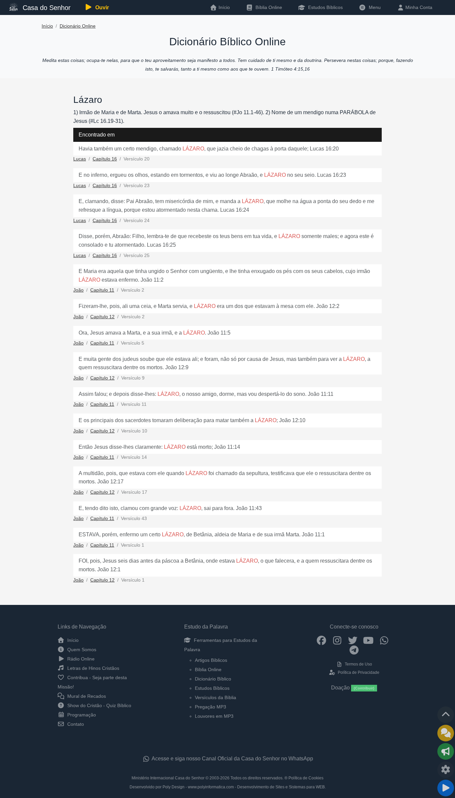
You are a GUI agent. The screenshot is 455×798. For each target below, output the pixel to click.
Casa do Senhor (46, 7)
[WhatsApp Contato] (384, 640)
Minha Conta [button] (418, 7)
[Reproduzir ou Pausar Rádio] (445, 788)
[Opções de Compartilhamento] (445, 751)
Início (47, 26)
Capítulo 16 (105, 158)
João (78, 290)
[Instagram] (337, 640)
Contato (75, 724)
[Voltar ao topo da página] (445, 714)
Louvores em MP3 (214, 716)
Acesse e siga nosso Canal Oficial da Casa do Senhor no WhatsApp (232, 758)
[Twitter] (353, 640)
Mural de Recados (86, 696)
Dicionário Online (78, 26)
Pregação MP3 (210, 706)
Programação (81, 714)
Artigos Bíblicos (211, 660)
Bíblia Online (268, 7)
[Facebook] (321, 640)
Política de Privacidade (358, 672)
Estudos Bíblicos (325, 7)
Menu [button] (373, 7)
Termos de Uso (358, 664)
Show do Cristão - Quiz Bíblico (98, 705)
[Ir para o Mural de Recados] (445, 733)
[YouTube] (368, 640)
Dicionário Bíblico (213, 678)
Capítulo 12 (102, 316)
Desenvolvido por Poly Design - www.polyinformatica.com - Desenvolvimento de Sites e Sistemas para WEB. (228, 787)
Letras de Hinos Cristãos (92, 668)
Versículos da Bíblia (215, 697)
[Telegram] (354, 650)
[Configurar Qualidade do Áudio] (445, 769)
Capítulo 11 (102, 290)
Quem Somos (81, 649)
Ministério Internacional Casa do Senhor (168, 778)
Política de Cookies (305, 778)
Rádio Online (80, 659)
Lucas (79, 158)
